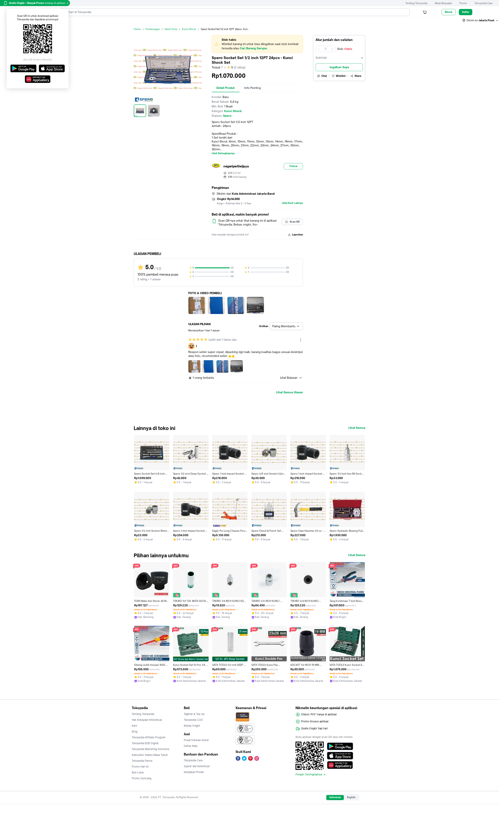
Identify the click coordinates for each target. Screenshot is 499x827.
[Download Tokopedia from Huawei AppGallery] (340, 765)
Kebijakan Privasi (194, 772)
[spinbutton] (325, 49)
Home (137, 29)
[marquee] (257, 44)
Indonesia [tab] (335, 797)
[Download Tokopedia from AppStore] (340, 756)
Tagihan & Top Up (194, 714)
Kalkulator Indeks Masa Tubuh (150, 754)
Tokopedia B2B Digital (145, 743)
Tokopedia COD (193, 719)
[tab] (226, 88)
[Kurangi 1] (318, 49)
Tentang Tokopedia (416, 3)
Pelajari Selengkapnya (309, 774)
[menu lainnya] (300, 339)
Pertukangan (152, 29)
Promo (463, 3)
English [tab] (351, 797)
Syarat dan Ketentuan (197, 766)
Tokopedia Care (483, 3)
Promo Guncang (141, 778)
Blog (134, 731)
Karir (134, 725)
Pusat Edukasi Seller (196, 740)
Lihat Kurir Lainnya (292, 203)
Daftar (465, 12)
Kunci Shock (189, 29)
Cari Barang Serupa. (253, 48)
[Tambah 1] (332, 49)
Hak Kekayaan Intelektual (147, 719)
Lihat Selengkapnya (223, 153)
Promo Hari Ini (140, 766)
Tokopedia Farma (142, 760)
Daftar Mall (190, 745)
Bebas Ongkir (192, 725)
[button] (480, 20)
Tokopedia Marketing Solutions (150, 749)
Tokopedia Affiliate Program (148, 737)
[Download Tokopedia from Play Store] (340, 746)
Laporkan (297, 234)
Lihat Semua (356, 427)
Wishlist (341, 75)
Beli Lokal (138, 772)
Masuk (448, 12)
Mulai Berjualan (443, 3)
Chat (324, 75)
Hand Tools (171, 29)
